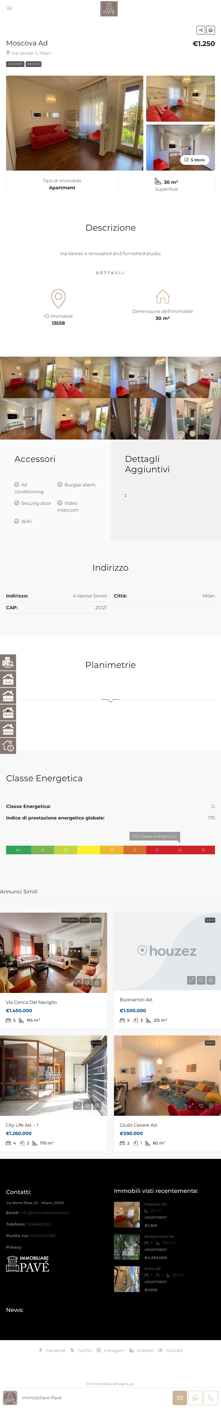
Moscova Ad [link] (155, 1204)
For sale (70, 920)
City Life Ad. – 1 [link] (22, 1125)
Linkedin (145, 1350)
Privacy (13, 1247)
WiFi (26, 521)
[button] (201, 30)
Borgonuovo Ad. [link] (159, 1236)
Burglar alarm (80, 485)
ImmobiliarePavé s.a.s (112, 1383)
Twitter (84, 1350)
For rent (15, 64)
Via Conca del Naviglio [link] (31, 1002)
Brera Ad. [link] (152, 1268)
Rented (33, 64)
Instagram (114, 1350)
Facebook (55, 1350)
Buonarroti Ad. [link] (136, 999)
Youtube (174, 1350)
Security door (36, 503)
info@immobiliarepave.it (45, 1212)
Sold (85, 920)
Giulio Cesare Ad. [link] (139, 1125)
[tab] (110, 693)
